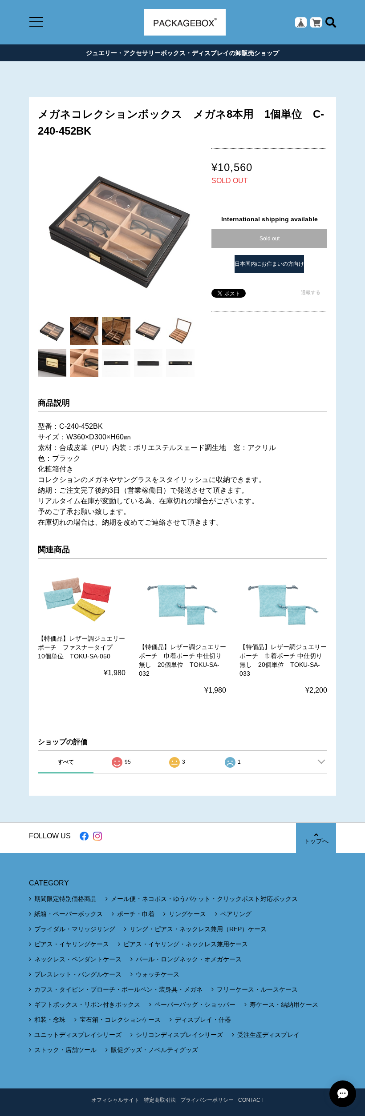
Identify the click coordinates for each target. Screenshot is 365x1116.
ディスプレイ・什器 (203, 1019)
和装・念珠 (49, 1019)
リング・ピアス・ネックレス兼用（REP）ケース (198, 929)
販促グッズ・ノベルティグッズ (154, 1049)
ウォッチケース (157, 974)
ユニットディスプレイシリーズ (78, 1034)
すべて (66, 762)
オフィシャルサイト (115, 1100)
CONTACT (251, 1100)
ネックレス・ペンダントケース (78, 959)
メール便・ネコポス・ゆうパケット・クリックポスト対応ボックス (204, 898)
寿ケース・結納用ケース (284, 1004)
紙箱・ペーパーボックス (68, 913)
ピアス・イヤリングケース (71, 944)
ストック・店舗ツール (65, 1049)
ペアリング (235, 913)
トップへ (316, 841)
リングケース (187, 913)
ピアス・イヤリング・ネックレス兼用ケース (185, 944)
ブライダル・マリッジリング (74, 929)
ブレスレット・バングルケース (78, 974)
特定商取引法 (160, 1100)
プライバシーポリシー (207, 1100)
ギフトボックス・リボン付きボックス (87, 1004)
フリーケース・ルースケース (257, 989)
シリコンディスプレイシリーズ (179, 1034)
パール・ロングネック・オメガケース (189, 959)
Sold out (270, 238)
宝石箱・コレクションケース (120, 1019)
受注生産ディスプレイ (268, 1034)
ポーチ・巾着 (135, 913)
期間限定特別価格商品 (65, 898)
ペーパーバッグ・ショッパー (194, 1004)
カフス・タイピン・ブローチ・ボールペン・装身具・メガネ (118, 989)
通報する (310, 292)
